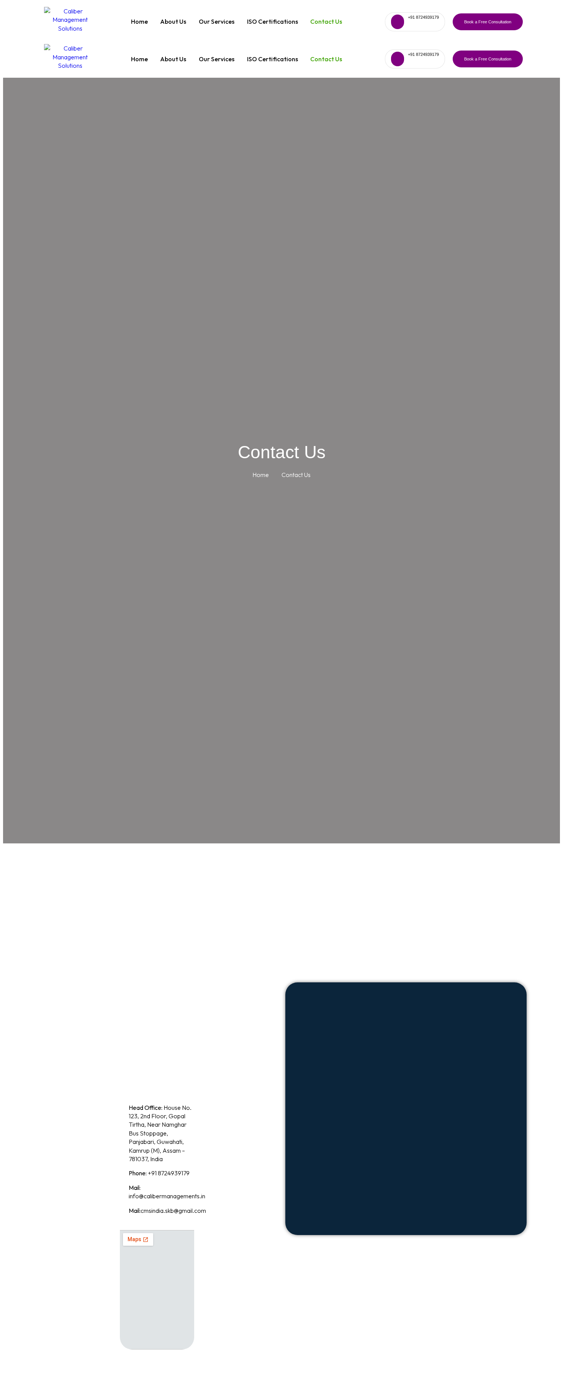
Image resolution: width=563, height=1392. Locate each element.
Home (139, 21)
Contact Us (326, 21)
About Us (173, 21)
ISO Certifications (272, 21)
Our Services (216, 21)
